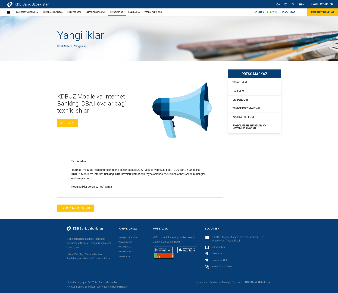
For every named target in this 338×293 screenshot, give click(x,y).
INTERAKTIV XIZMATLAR (95, 12)
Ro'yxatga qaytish (78, 208)
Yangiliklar (240, 82)
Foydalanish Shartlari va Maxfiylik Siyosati (249, 127)
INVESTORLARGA (74, 12)
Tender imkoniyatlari (246, 108)
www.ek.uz (124, 256)
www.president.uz (128, 237)
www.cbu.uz (125, 241)
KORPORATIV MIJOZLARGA (27, 12)
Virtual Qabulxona (153, 12)
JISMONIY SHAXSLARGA (52, 12)
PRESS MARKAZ (116, 12)
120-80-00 (322, 4)
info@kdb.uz (219, 247)
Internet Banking (322, 12)
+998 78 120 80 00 (222, 266)
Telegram (217, 253)
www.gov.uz (125, 246)
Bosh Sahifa (65, 46)
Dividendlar (240, 99)
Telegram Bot (219, 260)
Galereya (238, 91)
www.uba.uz (125, 251)
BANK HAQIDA (134, 12)
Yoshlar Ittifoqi (243, 117)
